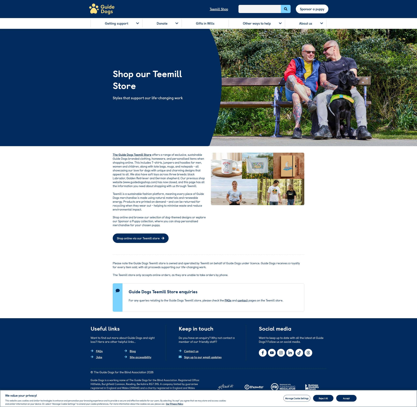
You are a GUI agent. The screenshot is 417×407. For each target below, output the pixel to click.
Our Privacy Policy (174, 403)
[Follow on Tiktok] (299, 353)
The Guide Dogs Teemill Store (132, 154)
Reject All (323, 398)
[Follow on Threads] (308, 353)
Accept (346, 398)
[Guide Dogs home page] (102, 9)
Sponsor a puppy (312, 9)
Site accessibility (140, 357)
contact (242, 300)
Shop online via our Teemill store (138, 238)
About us (305, 23)
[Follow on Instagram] (281, 353)
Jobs (99, 357)
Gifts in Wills (205, 23)
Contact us (191, 351)
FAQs (228, 300)
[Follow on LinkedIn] (290, 353)
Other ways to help (257, 23)
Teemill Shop (219, 9)
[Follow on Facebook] (263, 353)
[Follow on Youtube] (272, 353)
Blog (133, 351)
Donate (162, 23)
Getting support (116, 23)
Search (286, 9)
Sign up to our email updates (203, 357)
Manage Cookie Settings (297, 398)
